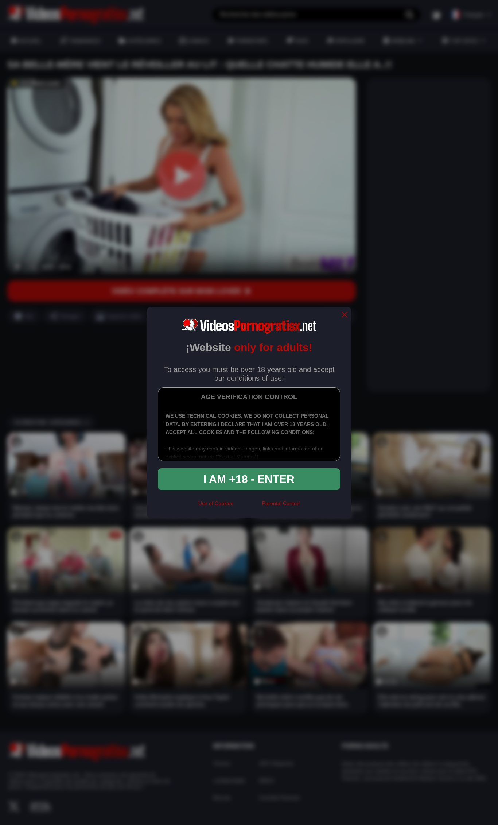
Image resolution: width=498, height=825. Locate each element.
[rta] (247, 507)
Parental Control (281, 503)
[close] (344, 315)
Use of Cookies (215, 503)
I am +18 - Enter (249, 479)
